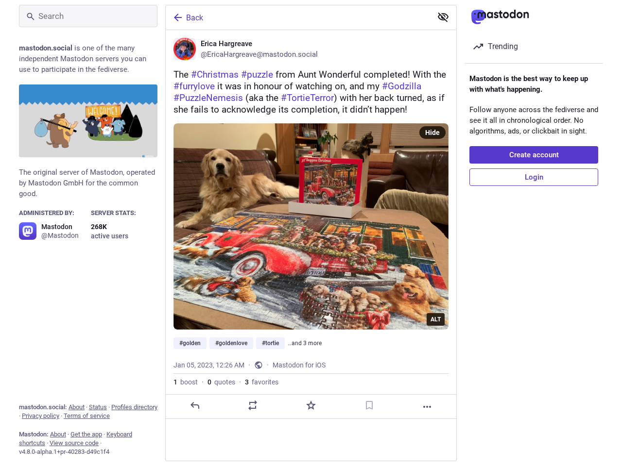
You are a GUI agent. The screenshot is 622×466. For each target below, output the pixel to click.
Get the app (86, 434)
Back (194, 17)
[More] (427, 407)
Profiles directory (134, 407)
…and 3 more (305, 343)
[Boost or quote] (253, 405)
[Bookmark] (369, 405)
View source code (74, 443)
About (77, 407)
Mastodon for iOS (299, 365)
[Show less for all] (443, 17)
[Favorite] (311, 405)
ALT (436, 319)
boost (185, 382)
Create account (534, 154)
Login (534, 177)
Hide (432, 132)
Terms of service (87, 415)
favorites (261, 382)
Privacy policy (40, 415)
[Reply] (195, 405)
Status (98, 407)
